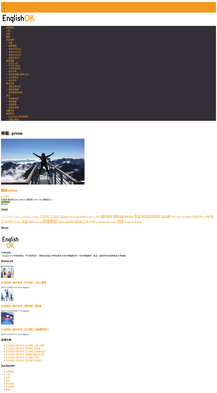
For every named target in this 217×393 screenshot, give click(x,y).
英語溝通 (69, 222)
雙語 (125, 222)
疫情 (203, 217)
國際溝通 (118, 216)
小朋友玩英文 (15, 68)
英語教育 (61, 222)
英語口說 (39, 222)
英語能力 (79, 221)
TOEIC (9, 3)
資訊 (8, 95)
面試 (128, 222)
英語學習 (50, 221)
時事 (11, 43)
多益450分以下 (15, 55)
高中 (132, 222)
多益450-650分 (15, 52)
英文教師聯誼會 (13, 8)
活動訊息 (10, 110)
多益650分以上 (15, 49)
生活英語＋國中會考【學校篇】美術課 (21, 306)
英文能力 (17, 222)
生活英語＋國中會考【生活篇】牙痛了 (23, 357)
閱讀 (120, 221)
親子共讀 (99, 222)
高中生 (138, 222)
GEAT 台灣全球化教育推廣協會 (20, 11)
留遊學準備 (14, 89)
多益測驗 (165, 216)
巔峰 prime (9, 190)
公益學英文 (14, 77)
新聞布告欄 (14, 107)
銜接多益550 (14, 58)
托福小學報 (14, 119)
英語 (25, 221)
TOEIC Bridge (59, 216)
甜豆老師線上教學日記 (19, 74)
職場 (8, 37)
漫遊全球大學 (15, 86)
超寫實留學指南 (16, 92)
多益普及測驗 (150, 216)
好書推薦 (13, 104)
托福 (194, 216)
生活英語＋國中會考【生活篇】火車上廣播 (23, 282)
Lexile (3, 217)
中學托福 (72, 217)
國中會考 (107, 216)
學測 (183, 217)
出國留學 (82, 217)
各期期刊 (10, 113)
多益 (137, 216)
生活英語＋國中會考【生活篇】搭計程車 (24, 360)
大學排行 (178, 217)
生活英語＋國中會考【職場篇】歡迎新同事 (25, 354)
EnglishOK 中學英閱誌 (18, 116)
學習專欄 (10, 61)
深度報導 (10, 28)
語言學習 (106, 222)
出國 (77, 217)
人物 (8, 31)
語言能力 (113, 222)
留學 (199, 216)
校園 (8, 34)
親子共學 (13, 71)
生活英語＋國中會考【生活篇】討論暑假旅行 (25, 329)
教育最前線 (14, 98)
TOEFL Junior (14, 65)
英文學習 (9, 222)
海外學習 (10, 83)
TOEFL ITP (13, 63)
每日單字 (13, 80)
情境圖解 (188, 217)
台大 (94, 217)
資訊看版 (13, 101)
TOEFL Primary (31, 216)
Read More (5, 202)
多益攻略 (10, 40)
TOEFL (9, 5)
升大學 (89, 217)
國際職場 (13, 46)
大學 (173, 217)
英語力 (31, 222)
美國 (208, 216)
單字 (98, 217)
